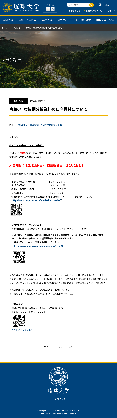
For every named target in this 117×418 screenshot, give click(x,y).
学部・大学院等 (27, 20)
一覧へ (58, 346)
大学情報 (8, 20)
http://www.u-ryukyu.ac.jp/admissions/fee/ (35, 200)
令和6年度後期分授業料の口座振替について (39, 124)
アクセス (112, 10)
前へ (46, 346)
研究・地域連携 (82, 20)
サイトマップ (59, 399)
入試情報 (47, 20)
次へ (70, 346)
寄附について (75, 10)
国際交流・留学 (105, 20)
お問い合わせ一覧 (94, 10)
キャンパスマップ (20, 329)
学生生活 (62, 20)
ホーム (4, 27)
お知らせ (17, 27)
